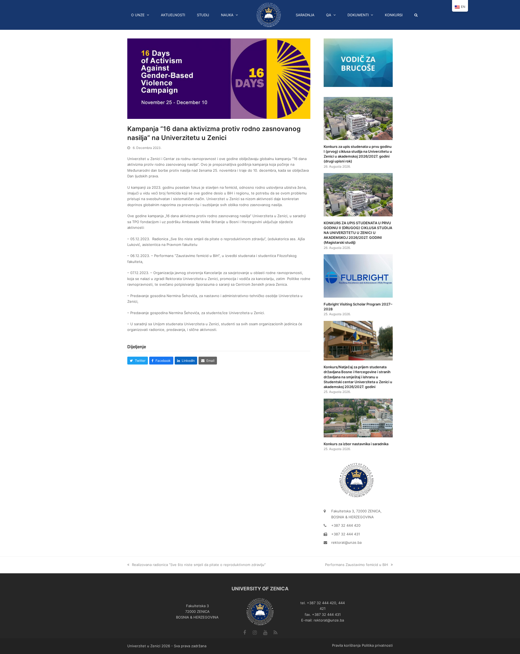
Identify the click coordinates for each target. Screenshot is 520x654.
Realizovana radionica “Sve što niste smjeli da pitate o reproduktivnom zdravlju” (199, 564)
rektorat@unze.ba (346, 542)
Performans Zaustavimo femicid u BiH (356, 564)
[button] (417, 15)
